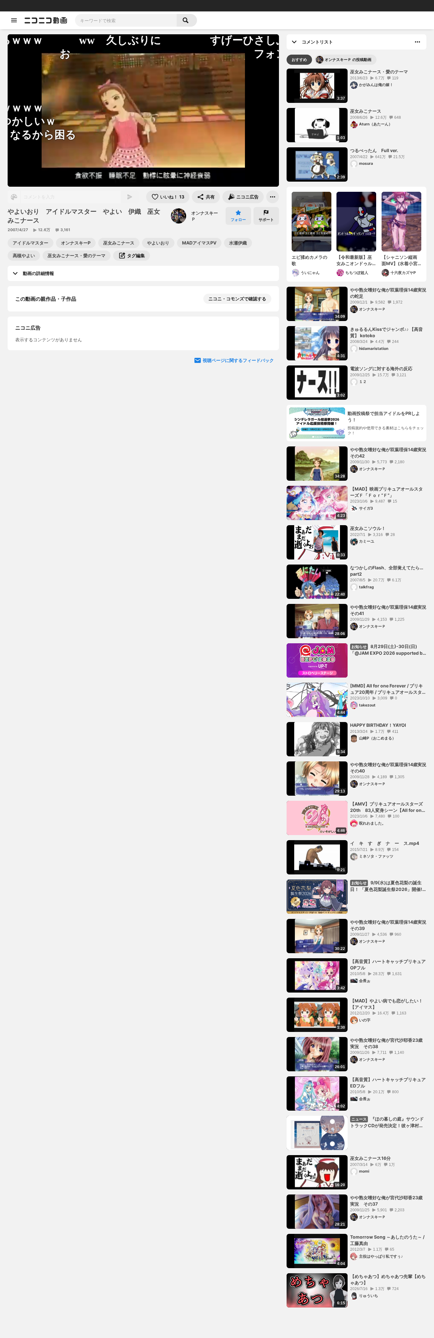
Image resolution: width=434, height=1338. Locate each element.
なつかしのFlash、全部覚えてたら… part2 (386, 571)
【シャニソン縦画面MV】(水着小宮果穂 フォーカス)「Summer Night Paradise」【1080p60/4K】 (400, 260)
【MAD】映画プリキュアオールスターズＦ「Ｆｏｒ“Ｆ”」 (386, 492)
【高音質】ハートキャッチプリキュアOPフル (388, 964)
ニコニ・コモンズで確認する (237, 298)
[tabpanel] (356, 688)
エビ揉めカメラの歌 (309, 260)
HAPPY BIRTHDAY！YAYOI (378, 725)
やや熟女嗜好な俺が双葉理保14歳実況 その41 (388, 610)
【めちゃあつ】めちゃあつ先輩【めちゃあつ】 (388, 1279)
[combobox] (126, 20)
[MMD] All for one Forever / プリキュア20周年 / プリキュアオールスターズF (388, 689)
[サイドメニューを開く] (14, 20)
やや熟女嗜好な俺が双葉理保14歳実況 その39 (388, 925)
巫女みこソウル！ (368, 528)
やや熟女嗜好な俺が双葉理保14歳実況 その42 (388, 452)
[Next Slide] (266, 423)
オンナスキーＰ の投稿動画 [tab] (348, 59)
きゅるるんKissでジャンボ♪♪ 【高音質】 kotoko (386, 332)
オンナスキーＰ (204, 216)
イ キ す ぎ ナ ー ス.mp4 (384, 843)
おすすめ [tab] (299, 59)
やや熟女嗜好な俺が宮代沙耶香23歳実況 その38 (386, 1043)
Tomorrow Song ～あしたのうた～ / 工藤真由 (387, 1240)
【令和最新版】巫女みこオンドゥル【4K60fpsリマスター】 (354, 260)
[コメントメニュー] (417, 42)
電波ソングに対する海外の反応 (381, 368)
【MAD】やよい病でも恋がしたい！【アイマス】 (386, 1004)
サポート (266, 219)
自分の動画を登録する (51, 364)
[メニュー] (272, 197)
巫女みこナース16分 (370, 1158)
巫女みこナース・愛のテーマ (379, 71)
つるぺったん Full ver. (374, 150)
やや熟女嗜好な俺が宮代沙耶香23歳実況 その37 (386, 1201)
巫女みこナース (365, 111)
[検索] (187, 20)
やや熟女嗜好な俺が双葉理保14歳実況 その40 (388, 767)
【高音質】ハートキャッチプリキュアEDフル (388, 1082)
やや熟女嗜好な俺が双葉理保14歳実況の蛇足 (388, 293)
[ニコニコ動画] (45, 20)
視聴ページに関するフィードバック (238, 484)
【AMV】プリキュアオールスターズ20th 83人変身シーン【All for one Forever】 (387, 807)
